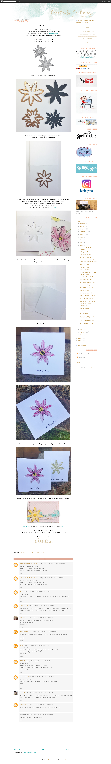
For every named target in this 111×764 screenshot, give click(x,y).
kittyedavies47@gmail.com (29, 564)
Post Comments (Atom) (30, 752)
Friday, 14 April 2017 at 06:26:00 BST (37, 591)
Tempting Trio (84, 267)
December (83, 223)
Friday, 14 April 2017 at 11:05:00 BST (42, 676)
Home (43, 749)
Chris (22, 591)
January (82, 335)
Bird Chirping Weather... (88, 320)
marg (21, 645)
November (83, 226)
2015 (79, 341)
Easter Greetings (85, 285)
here (55, 207)
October (82, 229)
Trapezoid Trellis (85, 279)
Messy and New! (84, 264)
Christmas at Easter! (87, 287)
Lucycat (22, 661)
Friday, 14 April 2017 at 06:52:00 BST (41, 605)
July (81, 237)
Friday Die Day (84, 252)
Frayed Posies (53, 33)
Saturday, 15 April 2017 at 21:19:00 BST (39, 714)
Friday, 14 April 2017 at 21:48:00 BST (41, 704)
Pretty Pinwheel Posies (87, 295)
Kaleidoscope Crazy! (86, 298)
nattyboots (23, 617)
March (81, 329)
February (83, 332)
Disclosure (87, 42)
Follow (78, 362)
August (82, 234)
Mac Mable (23, 692)
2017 (79, 221)
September (83, 231)
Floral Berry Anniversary (88, 301)
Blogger (90, 367)
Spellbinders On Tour (87, 35)
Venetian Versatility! (87, 277)
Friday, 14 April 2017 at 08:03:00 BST (44, 631)
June (81, 240)
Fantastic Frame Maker (87, 293)
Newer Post (17, 749)
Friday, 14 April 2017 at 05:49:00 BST (52, 564)
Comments (81, 357)
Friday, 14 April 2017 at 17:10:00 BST (40, 692)
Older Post (69, 749)
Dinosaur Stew (52, 759)
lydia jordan (24, 676)
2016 (79, 338)
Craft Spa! (83, 311)
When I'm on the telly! (87, 31)
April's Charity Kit (86, 323)
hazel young (24, 605)
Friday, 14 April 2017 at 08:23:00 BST (36, 645)
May (81, 242)
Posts (80, 354)
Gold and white (84, 326)
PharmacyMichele (25, 631)
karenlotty (23, 704)
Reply (21, 573)
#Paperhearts (87, 38)
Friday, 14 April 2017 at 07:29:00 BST (41, 617)
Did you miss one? (85, 254)
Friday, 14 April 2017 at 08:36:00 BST (38, 661)
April (81, 245)
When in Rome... (85, 313)
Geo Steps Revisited (86, 257)
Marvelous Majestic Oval (88, 282)
